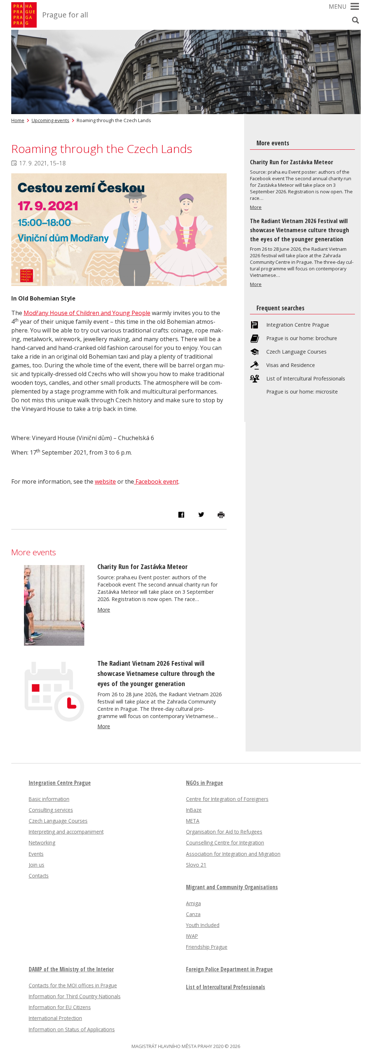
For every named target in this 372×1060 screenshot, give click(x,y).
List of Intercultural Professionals (305, 379)
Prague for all (65, 15)
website (105, 481)
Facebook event (156, 481)
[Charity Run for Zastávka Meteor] (54, 644)
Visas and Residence (290, 365)
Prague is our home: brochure (301, 338)
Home (17, 120)
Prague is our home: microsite (302, 392)
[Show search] (355, 20)
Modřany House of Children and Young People (87, 313)
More (103, 609)
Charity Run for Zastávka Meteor (142, 566)
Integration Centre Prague (297, 325)
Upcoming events (50, 120)
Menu (338, 7)
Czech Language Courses (296, 352)
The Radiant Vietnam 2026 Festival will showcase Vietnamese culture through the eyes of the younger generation (156, 673)
